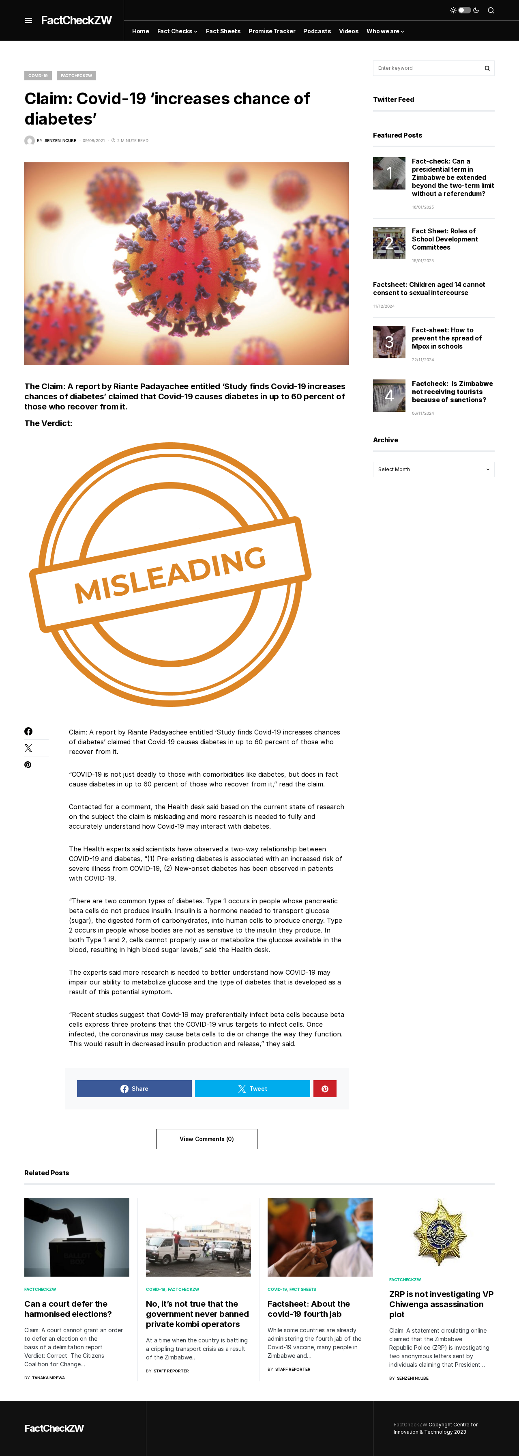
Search (487, 68)
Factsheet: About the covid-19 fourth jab (309, 1309)
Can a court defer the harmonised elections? (68, 1309)
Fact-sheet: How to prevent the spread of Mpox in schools (447, 338)
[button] (28, 20)
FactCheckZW (76, 20)
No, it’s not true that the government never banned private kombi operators (197, 1314)
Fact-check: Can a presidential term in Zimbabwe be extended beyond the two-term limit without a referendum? (453, 177)
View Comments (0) (207, 1138)
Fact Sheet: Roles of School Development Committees (445, 239)
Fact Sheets (303, 1289)
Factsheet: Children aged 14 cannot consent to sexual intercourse (429, 288)
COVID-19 (38, 75)
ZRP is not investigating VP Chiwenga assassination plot (441, 1304)
